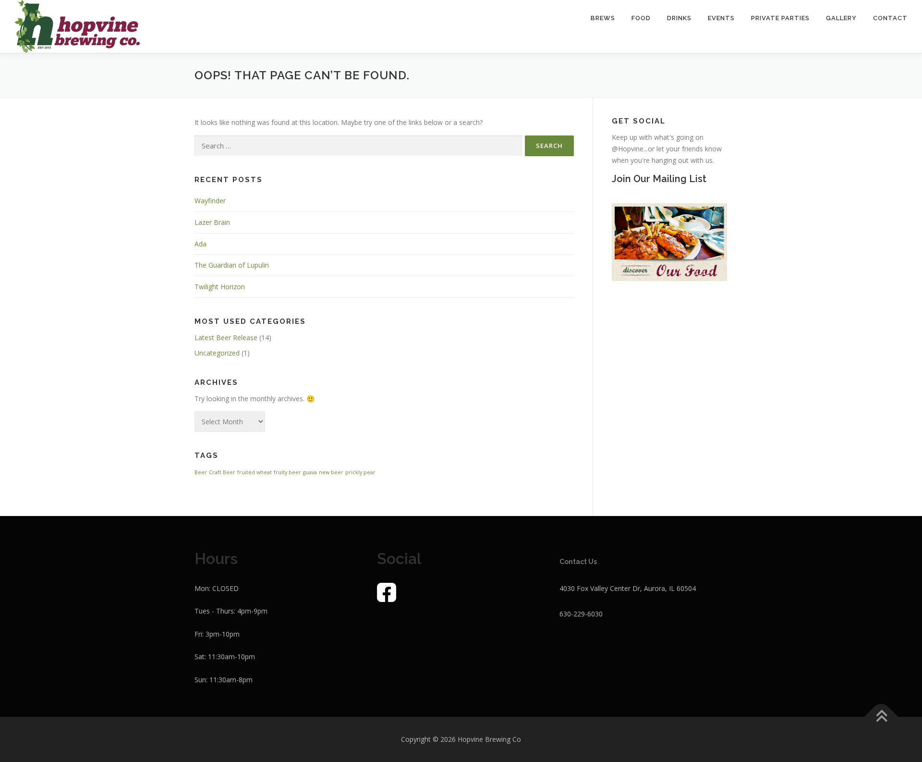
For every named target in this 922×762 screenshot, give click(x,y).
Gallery (841, 18)
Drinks (679, 18)
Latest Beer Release (225, 337)
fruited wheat (254, 472)
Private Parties (780, 18)
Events (721, 18)
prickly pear (360, 472)
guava (310, 472)
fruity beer (287, 472)
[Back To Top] (881, 717)
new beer (331, 472)
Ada (200, 243)
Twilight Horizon (219, 286)
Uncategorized (217, 352)
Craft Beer (222, 472)
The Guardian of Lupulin (231, 265)
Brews (603, 18)
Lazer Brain (212, 222)
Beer (200, 472)
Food (641, 18)
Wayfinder (210, 200)
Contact (890, 18)
